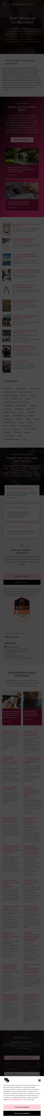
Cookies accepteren (22, 1107)
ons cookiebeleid (13, 1099)
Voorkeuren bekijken (22, 1113)
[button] (39, 1080)
